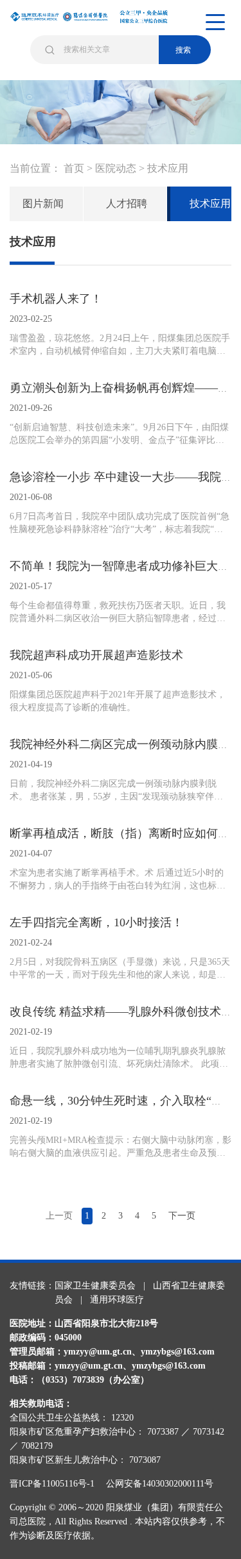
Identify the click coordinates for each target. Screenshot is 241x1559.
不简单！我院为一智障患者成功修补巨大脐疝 (125, 566)
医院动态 (115, 168)
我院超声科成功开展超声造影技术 (96, 655)
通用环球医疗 (117, 1300)
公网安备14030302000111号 (159, 1483)
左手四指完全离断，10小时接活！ (96, 922)
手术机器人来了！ (56, 298)
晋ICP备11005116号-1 (56, 1483)
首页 (74, 168)
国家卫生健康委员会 (95, 1285)
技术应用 (167, 168)
